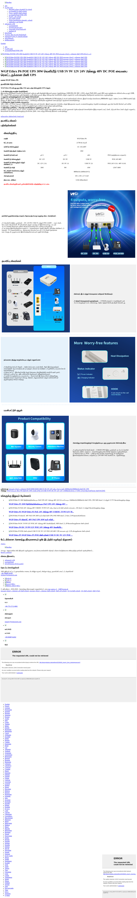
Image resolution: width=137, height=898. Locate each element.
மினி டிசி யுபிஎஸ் (61, 591)
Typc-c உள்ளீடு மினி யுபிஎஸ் (18, 13)
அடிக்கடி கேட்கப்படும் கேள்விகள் (15, 35)
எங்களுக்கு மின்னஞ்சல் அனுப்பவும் (12, 116)
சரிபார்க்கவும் (9, 38)
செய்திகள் (8, 33)
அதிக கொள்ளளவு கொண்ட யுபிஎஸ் (20, 20)
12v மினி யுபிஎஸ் (86, 591)
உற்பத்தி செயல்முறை (15, 27)
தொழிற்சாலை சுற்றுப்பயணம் (14, 564)
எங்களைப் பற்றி (10, 24)
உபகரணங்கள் (13, 26)
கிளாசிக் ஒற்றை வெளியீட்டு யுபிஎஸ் (20, 9)
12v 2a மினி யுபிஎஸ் (73, 591)
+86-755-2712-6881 (11, 606)
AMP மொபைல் (63, 589)
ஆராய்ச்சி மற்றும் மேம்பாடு (17, 29)
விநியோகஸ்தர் (9, 40)
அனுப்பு (3, 544)
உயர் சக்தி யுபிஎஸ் (14, 18)
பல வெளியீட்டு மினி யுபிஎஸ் (18, 11)
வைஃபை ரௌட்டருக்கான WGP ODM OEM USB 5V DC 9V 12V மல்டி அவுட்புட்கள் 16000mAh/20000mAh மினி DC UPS (49, 489)
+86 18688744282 (7, 573)
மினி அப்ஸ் (96, 591)
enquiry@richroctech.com (13, 622)
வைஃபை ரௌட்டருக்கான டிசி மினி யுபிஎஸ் (15, 591)
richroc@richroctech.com (9, 575)
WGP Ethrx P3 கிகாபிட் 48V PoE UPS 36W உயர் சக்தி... (31, 520)
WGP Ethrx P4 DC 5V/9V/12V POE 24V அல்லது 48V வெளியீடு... (36, 527)
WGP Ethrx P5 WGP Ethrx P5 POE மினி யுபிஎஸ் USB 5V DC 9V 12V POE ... (41, 535)
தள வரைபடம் (52, 589)
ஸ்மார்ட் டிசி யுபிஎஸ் (15, 17)
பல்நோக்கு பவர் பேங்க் (16, 22)
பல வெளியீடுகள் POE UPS (18, 15)
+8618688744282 (10, 637)
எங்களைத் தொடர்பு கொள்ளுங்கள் (16, 36)
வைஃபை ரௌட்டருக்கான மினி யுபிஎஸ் (42, 591)
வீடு (6, 6)
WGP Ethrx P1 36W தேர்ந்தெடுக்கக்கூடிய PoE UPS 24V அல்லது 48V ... (38, 504)
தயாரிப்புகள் (9, 8)
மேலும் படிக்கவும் (6, 552)
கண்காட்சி (12, 31)
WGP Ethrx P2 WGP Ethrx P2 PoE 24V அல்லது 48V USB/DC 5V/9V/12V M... (41, 512)
